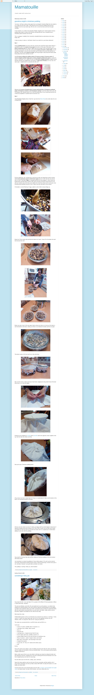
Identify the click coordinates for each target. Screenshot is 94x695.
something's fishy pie (22, 576)
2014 (63, 39)
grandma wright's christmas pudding (27, 21)
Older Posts (54, 675)
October (65, 51)
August (64, 63)
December (65, 47)
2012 (63, 42)
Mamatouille (26, 7)
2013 (63, 41)
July (64, 65)
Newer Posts (17, 675)
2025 (63, 22)
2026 (63, 20)
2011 (63, 44)
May (64, 66)
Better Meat (42, 98)
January (65, 73)
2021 (63, 27)
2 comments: (35, 569)
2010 (63, 46)
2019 (63, 30)
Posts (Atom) (22, 677)
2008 (63, 77)
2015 (63, 37)
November (65, 49)
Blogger (52, 685)
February (65, 72)
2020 (63, 29)
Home (36, 675)
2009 (63, 75)
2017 (63, 34)
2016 (63, 36)
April (64, 68)
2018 (63, 32)
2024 (63, 24)
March (64, 70)
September (65, 60)
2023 (63, 25)
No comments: (35, 672)
